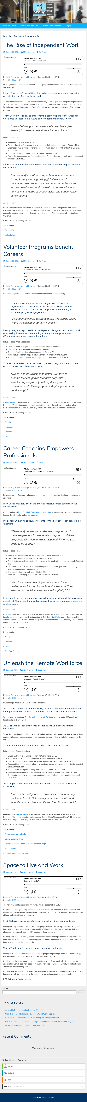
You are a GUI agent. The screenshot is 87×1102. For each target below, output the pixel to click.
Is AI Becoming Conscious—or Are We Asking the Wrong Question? (32, 1018)
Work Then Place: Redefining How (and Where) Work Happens (30, 1014)
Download (32, 77)
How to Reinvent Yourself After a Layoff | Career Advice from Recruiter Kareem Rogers (39, 1022)
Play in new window (19, 77)
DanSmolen (43, 52)
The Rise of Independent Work (41, 44)
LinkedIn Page (10, 235)
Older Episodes (28, 52)
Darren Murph (22, 814)
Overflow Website (12, 230)
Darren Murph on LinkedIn (15, 834)
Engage (68, 26)
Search (5, 988)
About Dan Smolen (9, 26)
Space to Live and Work (33, 865)
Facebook (9, 427)
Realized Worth (34, 303)
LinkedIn (8, 432)
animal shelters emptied (30, 954)
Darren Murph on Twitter (14, 839)
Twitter (7, 436)
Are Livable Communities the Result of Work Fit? (24, 1010)
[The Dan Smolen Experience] (43, 9)
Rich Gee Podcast (12, 651)
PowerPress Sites (47, 1097)
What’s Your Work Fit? (29, 26)
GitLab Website (11, 848)
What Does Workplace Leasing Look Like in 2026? (25, 1025)
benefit (77, 164)
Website (8, 422)
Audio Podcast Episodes (52, 26)
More (20, 80)
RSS (14, 80)
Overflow (36, 93)
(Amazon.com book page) (25, 844)
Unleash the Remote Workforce (42, 662)
